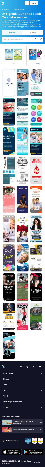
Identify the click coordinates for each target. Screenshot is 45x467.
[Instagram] (27, 366)
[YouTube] (40, 366)
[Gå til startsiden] (2, 3)
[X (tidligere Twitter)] (34, 366)
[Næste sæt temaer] (42, 56)
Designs (12, 33)
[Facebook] (21, 366)
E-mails (33, 33)
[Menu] (42, 3)
